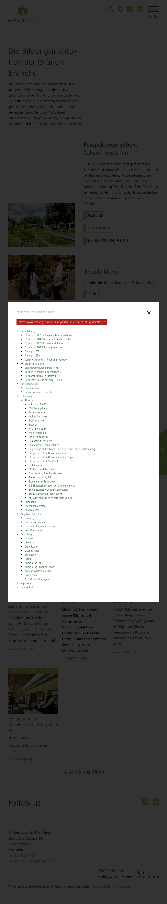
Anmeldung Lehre (34, 563)
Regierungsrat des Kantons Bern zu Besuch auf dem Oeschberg (62, 449)
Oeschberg (26, 534)
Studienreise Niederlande (42, 481)
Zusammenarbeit (37, 412)
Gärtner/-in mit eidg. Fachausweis (42, 372)
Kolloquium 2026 (38, 416)
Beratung (29, 518)
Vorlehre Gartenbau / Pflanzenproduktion (46, 360)
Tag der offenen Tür (39, 437)
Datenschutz (27, 587)
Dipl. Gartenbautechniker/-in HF (41, 368)
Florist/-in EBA (32, 355)
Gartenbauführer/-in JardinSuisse (42, 376)
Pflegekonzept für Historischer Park (47, 453)
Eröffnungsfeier (37, 420)
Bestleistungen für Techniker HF (45, 494)
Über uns (29, 542)
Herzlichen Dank (37, 429)
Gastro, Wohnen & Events (38, 392)
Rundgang (30, 502)
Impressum (26, 583)
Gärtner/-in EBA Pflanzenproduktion (44, 347)
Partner (28, 559)
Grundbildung (28, 331)
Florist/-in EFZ (32, 351)
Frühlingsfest (36, 465)
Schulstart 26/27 (37, 404)
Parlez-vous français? (40, 477)
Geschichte (30, 555)
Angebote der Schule (32, 514)
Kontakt (29, 538)
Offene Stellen (32, 551)
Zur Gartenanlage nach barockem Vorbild (50, 498)
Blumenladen (32, 388)
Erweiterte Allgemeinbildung (40, 526)
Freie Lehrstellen (37, 433)
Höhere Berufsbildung (32, 364)
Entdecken (26, 396)
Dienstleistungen (29, 384)
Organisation (31, 546)
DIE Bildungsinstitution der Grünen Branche (52, 486)
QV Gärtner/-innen (38, 408)
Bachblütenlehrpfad (35, 506)
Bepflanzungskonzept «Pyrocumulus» (48, 490)
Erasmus (33, 425)
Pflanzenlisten (32, 510)
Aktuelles (29, 400)
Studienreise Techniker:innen (44, 445)
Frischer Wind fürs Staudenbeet (45, 473)
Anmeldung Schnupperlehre (40, 567)
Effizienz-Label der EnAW (42, 469)
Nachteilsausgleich (35, 522)
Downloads (31, 575)
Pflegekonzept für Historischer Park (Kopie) (51, 457)
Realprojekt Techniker (40, 441)
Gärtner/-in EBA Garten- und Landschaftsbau (48, 339)
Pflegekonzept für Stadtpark (43, 461)
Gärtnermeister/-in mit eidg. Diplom (44, 380)
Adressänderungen (39, 579)
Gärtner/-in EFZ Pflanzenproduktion (44, 343)
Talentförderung (33, 530)
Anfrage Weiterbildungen (38, 571)
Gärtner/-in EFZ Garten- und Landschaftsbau (48, 335)
